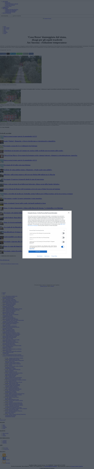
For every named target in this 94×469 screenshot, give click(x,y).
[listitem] (47, 230)
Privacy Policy (54, 256)
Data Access (47, 256)
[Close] (69, 213)
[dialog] (47, 234)
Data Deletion (40, 256)
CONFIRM (37, 251)
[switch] (63, 233)
